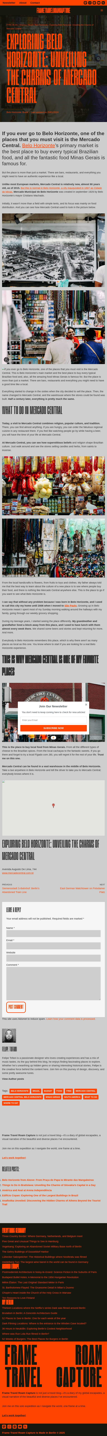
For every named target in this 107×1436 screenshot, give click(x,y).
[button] (53, 706)
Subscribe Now (53, 728)
